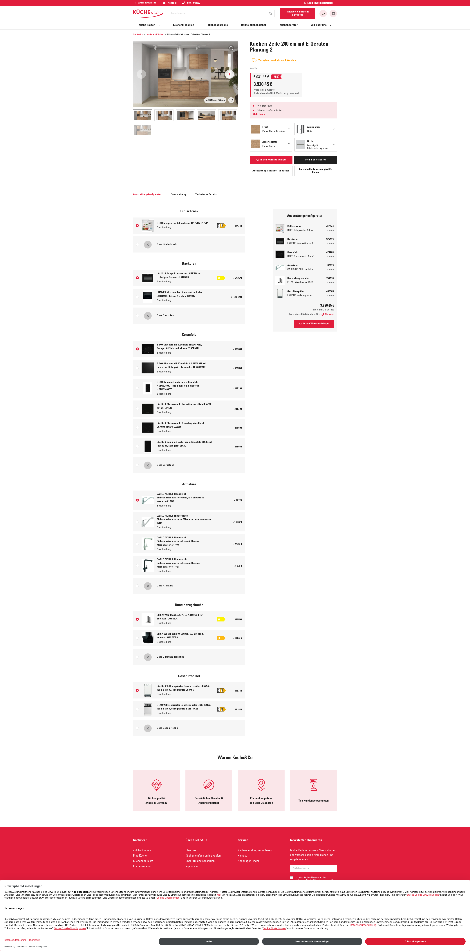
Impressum (191, 866)
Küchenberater (289, 25)
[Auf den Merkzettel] (231, 100)
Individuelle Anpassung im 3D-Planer (315, 171)
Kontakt (242, 855)
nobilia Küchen (142, 850)
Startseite (138, 34)
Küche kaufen (147, 25)
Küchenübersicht (143, 861)
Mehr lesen (259, 114)
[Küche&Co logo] (148, 13)
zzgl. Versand (291, 93)
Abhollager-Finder (248, 861)
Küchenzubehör (142, 866)
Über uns (190, 850)
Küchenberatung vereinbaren (255, 850)
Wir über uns (319, 25)
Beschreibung (178, 194)
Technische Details (206, 194)
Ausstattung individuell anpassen (271, 171)
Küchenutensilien (183, 25)
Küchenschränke (217, 25)
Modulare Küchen (155, 34)
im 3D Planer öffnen (215, 100)
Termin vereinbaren (315, 160)
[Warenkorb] (333, 13)
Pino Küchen (140, 855)
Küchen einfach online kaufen (203, 855)
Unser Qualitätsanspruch (200, 861)
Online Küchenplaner (253, 25)
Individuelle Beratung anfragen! (297, 13)
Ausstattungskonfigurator (147, 194)
